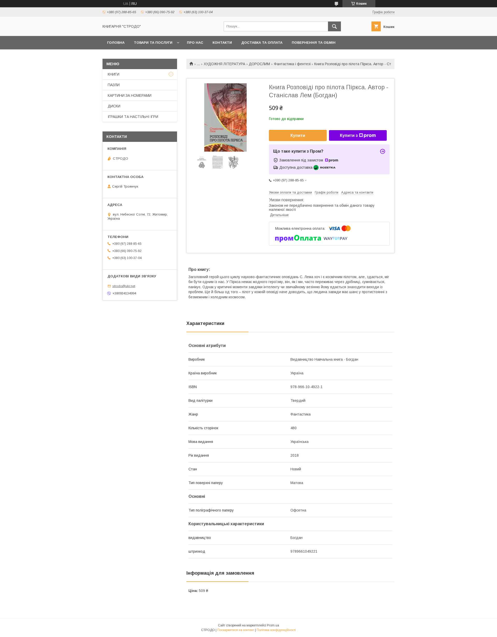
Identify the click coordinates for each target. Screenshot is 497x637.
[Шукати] (334, 26)
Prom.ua (273, 625)
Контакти (222, 43)
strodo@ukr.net (123, 286)
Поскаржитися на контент (235, 630)
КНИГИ (113, 74)
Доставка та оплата (261, 43)
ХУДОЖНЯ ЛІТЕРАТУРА (224, 64)
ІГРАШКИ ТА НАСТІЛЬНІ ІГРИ (133, 117)
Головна (116, 43)
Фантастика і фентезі (292, 64)
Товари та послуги (153, 43)
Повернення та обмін (313, 43)
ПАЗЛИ (114, 85)
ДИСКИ (114, 106)
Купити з (349, 135)
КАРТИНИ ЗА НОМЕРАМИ (129, 95)
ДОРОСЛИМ (259, 64)
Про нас (195, 43)
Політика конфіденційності (276, 630)
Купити (297, 135)
